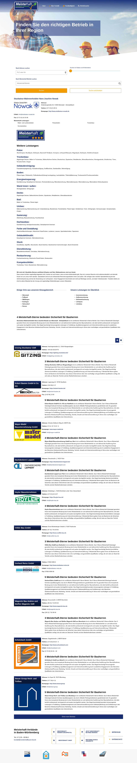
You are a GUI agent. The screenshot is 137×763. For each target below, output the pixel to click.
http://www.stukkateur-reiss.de (59, 565)
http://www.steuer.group (57, 683)
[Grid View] (121, 340)
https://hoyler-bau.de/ (56, 497)
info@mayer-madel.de (53, 432)
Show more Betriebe (68, 716)
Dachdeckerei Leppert (24, 460)
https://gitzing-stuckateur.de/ (59, 352)
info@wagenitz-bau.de (53, 609)
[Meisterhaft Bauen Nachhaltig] (26, 2)
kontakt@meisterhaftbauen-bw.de (25, 740)
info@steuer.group (52, 686)
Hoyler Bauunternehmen (25, 492)
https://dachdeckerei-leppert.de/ (60, 461)
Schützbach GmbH (23, 640)
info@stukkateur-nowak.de (26, 114)
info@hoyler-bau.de (52, 500)
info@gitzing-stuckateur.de (54, 356)
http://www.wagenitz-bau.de (58, 606)
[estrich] (103, 751)
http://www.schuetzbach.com (59, 645)
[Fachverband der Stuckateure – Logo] (46, 751)
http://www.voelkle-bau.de (58, 533)
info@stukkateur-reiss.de (54, 568)
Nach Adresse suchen (23, 68)
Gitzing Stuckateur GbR (25, 348)
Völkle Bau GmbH (23, 528)
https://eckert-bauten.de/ (57, 388)
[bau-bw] (27, 751)
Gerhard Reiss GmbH (24, 563)
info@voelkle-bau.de (53, 536)
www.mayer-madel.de (56, 429)
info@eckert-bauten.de (53, 391)
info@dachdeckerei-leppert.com (56, 465)
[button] (4, 759)
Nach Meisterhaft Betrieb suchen (26, 79)
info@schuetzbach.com (53, 648)
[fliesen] (84, 751)
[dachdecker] (65, 751)
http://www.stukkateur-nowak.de (59, 111)
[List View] (117, 340)
